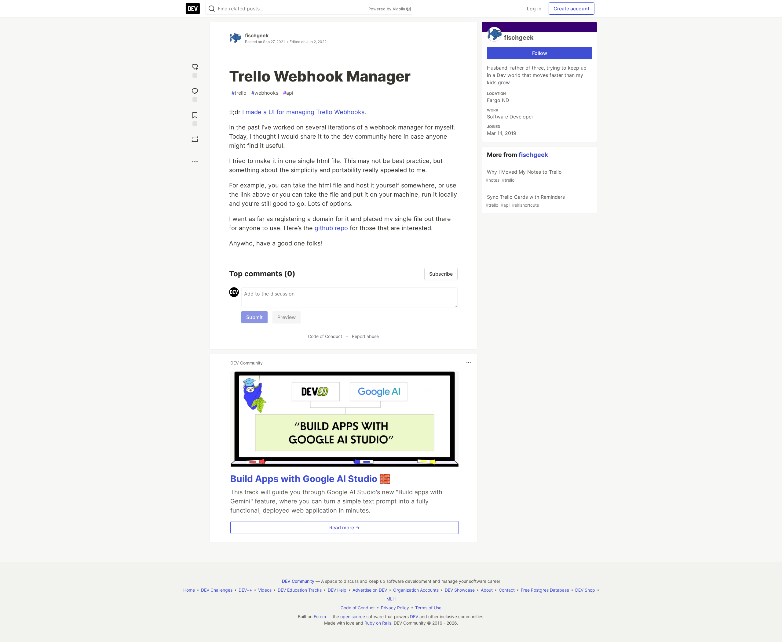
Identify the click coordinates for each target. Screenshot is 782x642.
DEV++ (245, 590)
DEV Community (298, 581)
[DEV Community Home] (192, 8)
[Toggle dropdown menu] (468, 363)
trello (239, 93)
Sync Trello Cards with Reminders (525, 201)
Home (189, 590)
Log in (534, 8)
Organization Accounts (416, 590)
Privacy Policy (395, 607)
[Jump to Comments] (195, 94)
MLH (391, 598)
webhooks (264, 93)
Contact (507, 590)
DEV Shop (585, 590)
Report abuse (365, 336)
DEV (414, 616)
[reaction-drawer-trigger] (195, 70)
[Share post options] (195, 161)
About (487, 590)
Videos (265, 590)
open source (352, 616)
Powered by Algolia (387, 8)
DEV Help (337, 590)
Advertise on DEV (370, 590)
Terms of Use (428, 607)
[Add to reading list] (195, 118)
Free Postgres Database (545, 590)
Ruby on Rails (377, 623)
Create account (572, 8)
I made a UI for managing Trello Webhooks (303, 112)
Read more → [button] (344, 527)
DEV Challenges (216, 590)
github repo (331, 228)
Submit (254, 317)
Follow (539, 53)
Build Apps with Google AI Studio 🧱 (310, 478)
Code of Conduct (325, 336)
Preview (286, 317)
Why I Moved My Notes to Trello (524, 176)
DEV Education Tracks (300, 590)
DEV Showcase (460, 590)
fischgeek (257, 35)
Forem (320, 616)
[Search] (212, 8)
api (288, 93)
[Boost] (195, 139)
